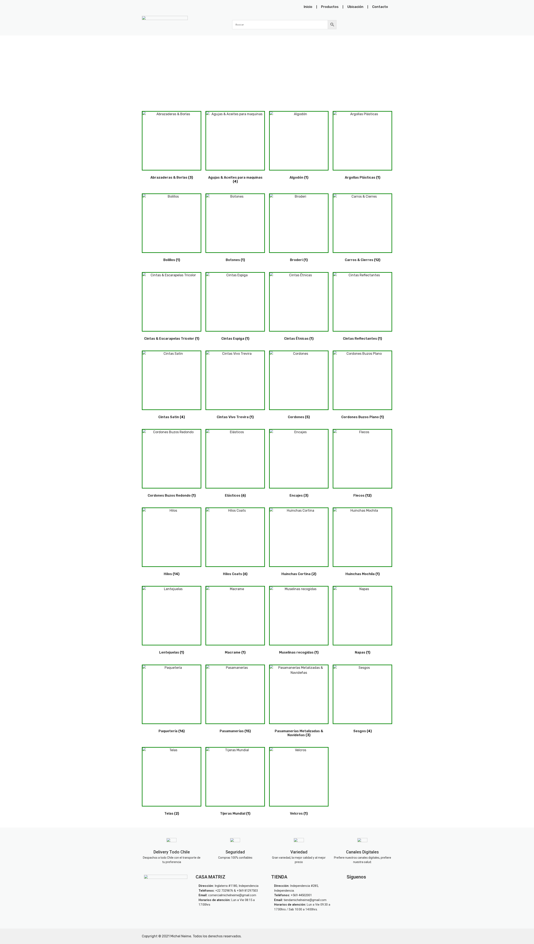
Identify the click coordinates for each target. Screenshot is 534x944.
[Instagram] (358, 886)
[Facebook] (378, 886)
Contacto (380, 7)
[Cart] (389, 24)
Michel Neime (180, 936)
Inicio (308, 7)
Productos (330, 7)
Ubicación (355, 7)
